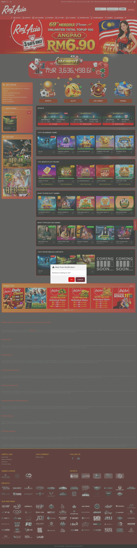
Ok (71, 279)
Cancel (80, 279)
